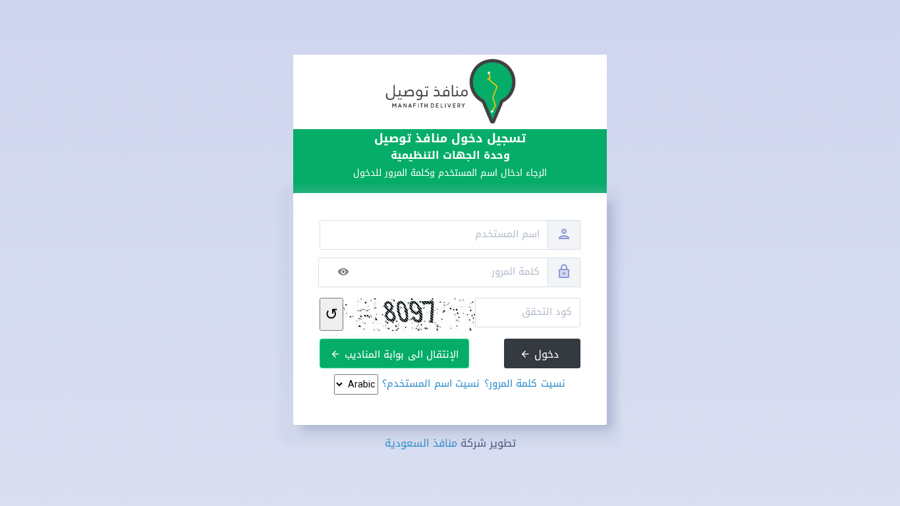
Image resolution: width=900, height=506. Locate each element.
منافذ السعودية (421, 443)
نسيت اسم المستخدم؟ (431, 383)
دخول (545, 354)
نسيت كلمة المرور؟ (524, 383)
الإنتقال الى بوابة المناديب (400, 354)
